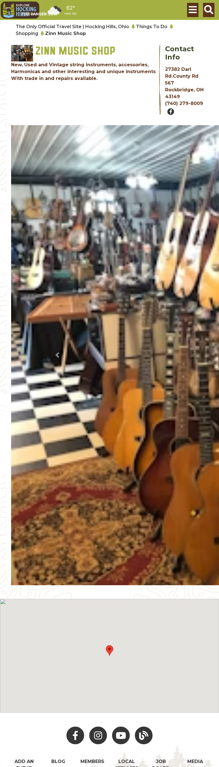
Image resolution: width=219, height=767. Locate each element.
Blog (58, 761)
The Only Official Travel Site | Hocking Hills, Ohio (72, 26)
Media (195, 761)
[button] (57, 355)
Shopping (27, 33)
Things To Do (151, 26)
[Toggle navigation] (192, 10)
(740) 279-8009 (184, 103)
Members (92, 761)
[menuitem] (20, 10)
